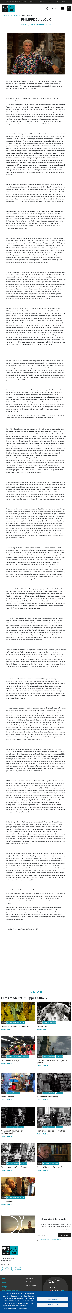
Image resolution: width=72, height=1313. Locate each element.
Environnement (11, 1056)
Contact (28, 1282)
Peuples (5, 1287)
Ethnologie (46, 1022)
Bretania (64, 1)
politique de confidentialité (55, 1239)
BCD (25, 1)
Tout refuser (52, 1299)
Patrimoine (13, 1022)
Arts (8, 1022)
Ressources (29, 1278)
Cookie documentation (9, 1308)
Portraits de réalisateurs (11, 1291)
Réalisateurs (14, 15)
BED (50, 1)
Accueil (4, 15)
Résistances (20, 1022)
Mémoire (18, 1056)
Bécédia (42, 1)
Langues (48, 1163)
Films (4, 1283)
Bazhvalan (33, 1)
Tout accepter (53, 1305)
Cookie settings (22, 1308)
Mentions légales (31, 1285)
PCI (57, 1)
